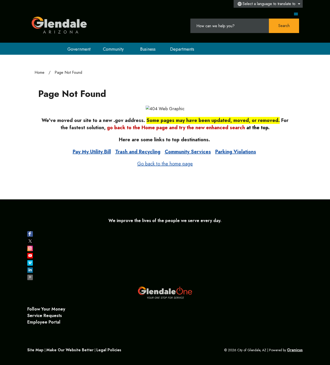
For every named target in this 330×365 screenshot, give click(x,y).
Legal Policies (108, 350)
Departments (182, 49)
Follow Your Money (46, 309)
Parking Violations (235, 151)
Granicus (295, 350)
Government (79, 49)
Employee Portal (43, 322)
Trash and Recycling (137, 151)
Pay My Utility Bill (92, 151)
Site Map (35, 350)
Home (39, 72)
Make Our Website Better (69, 350)
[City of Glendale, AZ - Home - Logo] (59, 25)
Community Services (188, 151)
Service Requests (44, 315)
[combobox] (268, 4)
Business (148, 49)
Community (113, 49)
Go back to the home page (165, 163)
